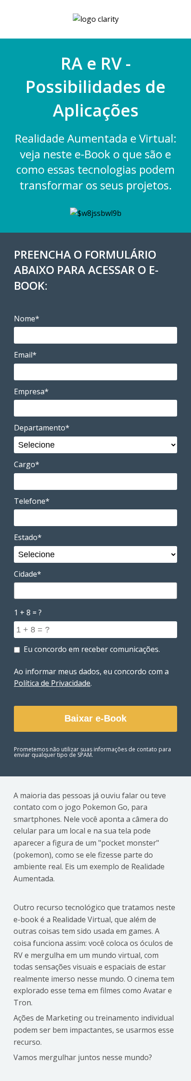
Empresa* (31, 391)
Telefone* (32, 501)
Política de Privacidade (52, 683)
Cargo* (26, 464)
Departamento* (42, 428)
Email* (25, 355)
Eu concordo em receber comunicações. (92, 649)
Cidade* (27, 574)
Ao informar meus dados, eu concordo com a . (91, 677)
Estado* (28, 537)
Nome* (26, 318)
